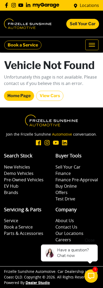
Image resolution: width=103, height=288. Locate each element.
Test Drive (65, 199)
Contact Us (66, 227)
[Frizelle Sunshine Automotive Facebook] (7, 5)
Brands (11, 192)
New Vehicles (17, 167)
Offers (61, 192)
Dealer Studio (38, 283)
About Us (64, 220)
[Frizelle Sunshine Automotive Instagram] (14, 5)
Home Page (19, 95)
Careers (63, 240)
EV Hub (11, 186)
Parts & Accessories (23, 233)
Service (11, 220)
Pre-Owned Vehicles (24, 180)
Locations (89, 5)
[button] (92, 45)
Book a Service (23, 45)
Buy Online (66, 186)
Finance (63, 173)
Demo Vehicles (19, 173)
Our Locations (69, 233)
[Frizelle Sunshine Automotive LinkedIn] (29, 5)
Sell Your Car (83, 23)
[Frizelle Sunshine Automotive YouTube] (21, 5)
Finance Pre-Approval (76, 180)
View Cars (50, 95)
